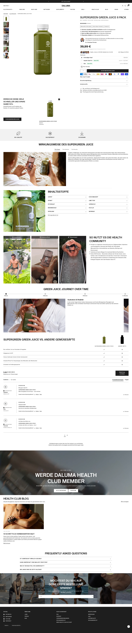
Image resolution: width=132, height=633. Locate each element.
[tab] (117, 380)
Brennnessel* (52, 207)
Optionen (82, 55)
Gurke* (50, 197)
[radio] (81, 58)
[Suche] (125, 5)
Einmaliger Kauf (88, 57)
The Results (74, 149)
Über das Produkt (85, 77)
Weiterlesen (6, 543)
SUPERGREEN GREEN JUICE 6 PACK (48, 121)
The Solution (65, 149)
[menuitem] (8, 9)
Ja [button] (34, 394)
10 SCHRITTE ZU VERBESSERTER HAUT (19, 534)
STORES (126, 9)
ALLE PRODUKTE (7, 9)
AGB (89, 616)
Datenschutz (92, 618)
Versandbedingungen (62, 618)
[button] (104, 23)
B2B (26, 618)
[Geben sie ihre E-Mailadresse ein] (92, 596)
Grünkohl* (92, 204)
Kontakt (58, 616)
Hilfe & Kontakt (61, 611)
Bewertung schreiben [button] (122, 373)
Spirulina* (51, 211)
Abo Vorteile (86, 66)
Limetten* (92, 200)
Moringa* (92, 211)
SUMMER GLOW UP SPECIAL (72, 1)
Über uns (27, 611)
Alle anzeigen (125, 501)
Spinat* (50, 200)
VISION (116, 9)
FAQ (57, 614)
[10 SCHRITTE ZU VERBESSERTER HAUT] (23, 516)
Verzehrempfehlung (85, 80)
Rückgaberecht (61, 620)
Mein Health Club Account (64, 622)
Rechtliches (92, 611)
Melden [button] (37, 394)
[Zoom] (73, 18)
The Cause (57, 149)
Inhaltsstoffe (84, 84)
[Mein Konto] (122, 5)
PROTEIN (72, 9)
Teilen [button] (40, 394)
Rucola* (91, 207)
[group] (10, 372)
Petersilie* (51, 204)
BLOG (106, 9)
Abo (85, 63)
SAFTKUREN (46, 9)
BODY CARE (34, 9)
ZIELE (82, 9)
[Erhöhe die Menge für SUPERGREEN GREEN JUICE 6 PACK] (85, 70)
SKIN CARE (22, 9)
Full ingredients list (53, 215)
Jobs (26, 614)
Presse (27, 616)
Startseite (5, 13)
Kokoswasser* (93, 197)
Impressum (91, 614)
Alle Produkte (12, 13)
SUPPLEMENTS (60, 9)
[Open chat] (128, 626)
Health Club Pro (88, 60)
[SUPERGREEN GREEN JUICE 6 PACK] (50, 108)
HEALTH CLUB (95, 9)
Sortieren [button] (6, 379)
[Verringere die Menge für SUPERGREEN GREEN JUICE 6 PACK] (81, 70)
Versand (91, 49)
